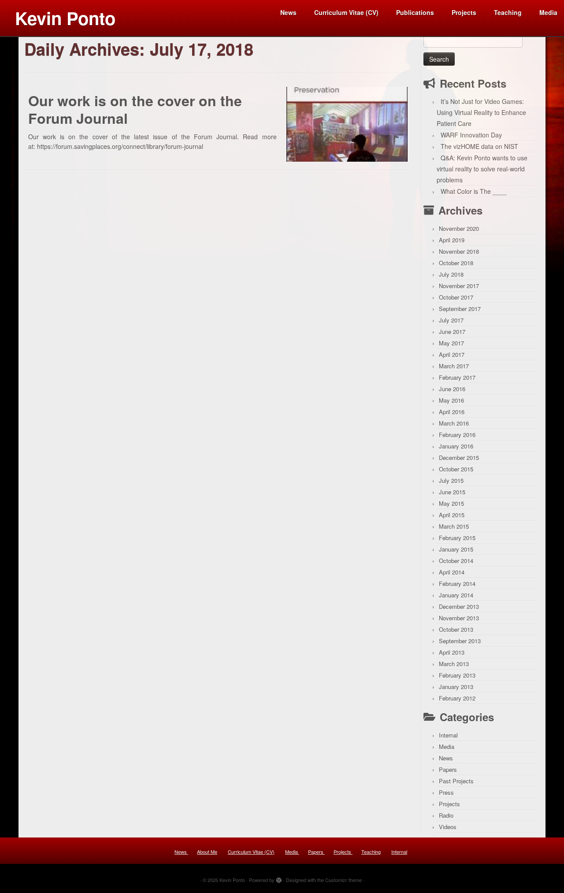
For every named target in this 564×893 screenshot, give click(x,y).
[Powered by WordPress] (279, 878)
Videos (447, 827)
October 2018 (456, 263)
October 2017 (456, 297)
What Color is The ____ (474, 191)
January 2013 (456, 686)
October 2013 (456, 629)
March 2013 (454, 664)
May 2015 (451, 503)
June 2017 (452, 331)
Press (446, 792)
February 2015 (457, 538)
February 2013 (457, 675)
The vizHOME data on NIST (479, 146)
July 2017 (451, 320)
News (288, 12)
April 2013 (451, 652)
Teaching (508, 12)
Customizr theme (343, 879)
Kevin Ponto (65, 17)
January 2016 (456, 446)
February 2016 (457, 434)
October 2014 (456, 560)
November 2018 (459, 251)
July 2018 (451, 274)
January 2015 (456, 549)
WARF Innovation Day (471, 134)
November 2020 (459, 228)
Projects (464, 12)
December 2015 (459, 457)
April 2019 (451, 240)
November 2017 (459, 286)
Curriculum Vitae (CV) (346, 12)
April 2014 (451, 572)
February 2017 (457, 377)
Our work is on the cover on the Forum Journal (135, 109)
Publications (415, 12)
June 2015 (452, 492)
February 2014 (457, 583)
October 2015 (456, 469)
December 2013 (459, 606)
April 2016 (451, 412)
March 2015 (454, 526)
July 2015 (451, 480)
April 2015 (451, 515)
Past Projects (456, 781)
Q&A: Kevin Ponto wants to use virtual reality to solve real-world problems (482, 168)
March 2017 (454, 366)
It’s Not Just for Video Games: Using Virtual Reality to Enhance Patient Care (481, 112)
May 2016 (451, 400)
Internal (448, 735)
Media (548, 12)
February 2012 (457, 698)
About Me (207, 851)
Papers (448, 769)
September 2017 (460, 308)
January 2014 (456, 595)
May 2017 (451, 343)
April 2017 (451, 354)
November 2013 (459, 618)
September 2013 (460, 641)
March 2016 (454, 423)
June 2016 (452, 389)
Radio (446, 815)
